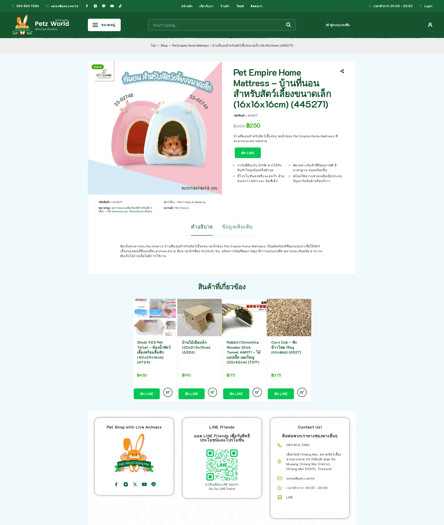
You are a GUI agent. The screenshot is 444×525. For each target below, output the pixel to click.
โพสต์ (240, 6)
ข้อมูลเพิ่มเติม (237, 226)
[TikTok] (120, 6)
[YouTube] (112, 6)
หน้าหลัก (186, 6)
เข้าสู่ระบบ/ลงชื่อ (338, 25)
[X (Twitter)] (135, 484)
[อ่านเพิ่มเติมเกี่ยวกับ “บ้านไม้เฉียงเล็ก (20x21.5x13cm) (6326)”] (212, 392)
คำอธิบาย (202, 226)
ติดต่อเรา (257, 6)
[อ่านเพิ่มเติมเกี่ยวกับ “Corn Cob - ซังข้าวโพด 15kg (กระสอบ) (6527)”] (302, 392)
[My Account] (430, 25)
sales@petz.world (64, 6)
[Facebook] (87, 6)
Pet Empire (181, 208)
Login (428, 6)
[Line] (103, 6)
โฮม (154, 45)
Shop (164, 45)
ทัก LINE (247, 152)
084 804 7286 (27, 6)
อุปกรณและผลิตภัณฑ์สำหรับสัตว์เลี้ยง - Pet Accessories (125, 209)
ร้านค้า (225, 6)
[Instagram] (95, 6)
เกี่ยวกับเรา (206, 6)
